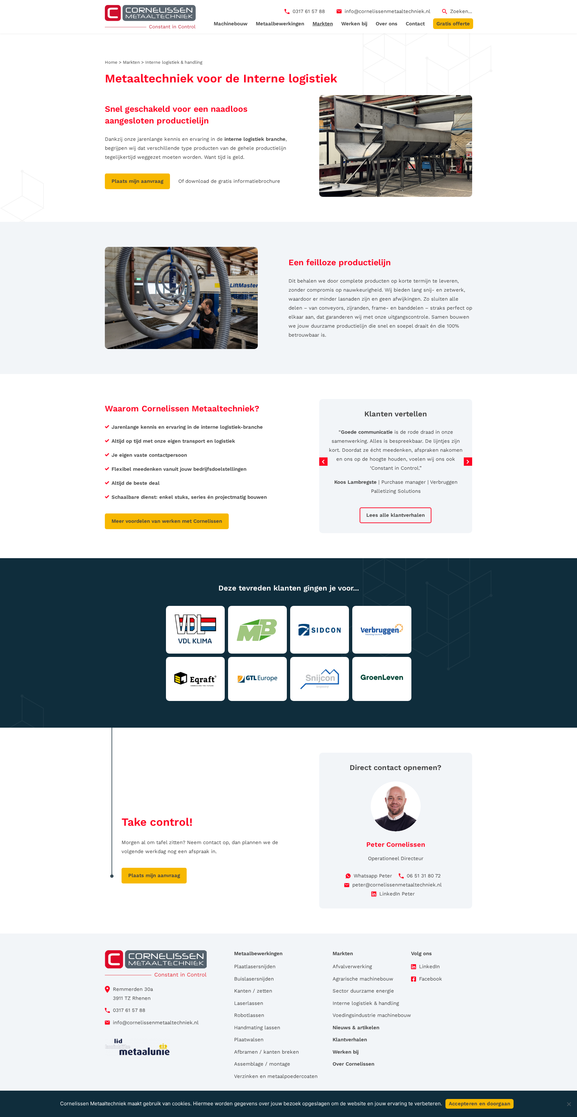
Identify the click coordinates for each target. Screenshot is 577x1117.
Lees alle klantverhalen (395, 515)
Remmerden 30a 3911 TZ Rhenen (133, 993)
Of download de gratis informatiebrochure (229, 181)
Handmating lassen (257, 1028)
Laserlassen (248, 1003)
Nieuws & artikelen (356, 1028)
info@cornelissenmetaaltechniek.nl (387, 11)
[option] (396, 457)
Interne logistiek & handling (366, 1003)
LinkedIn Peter (397, 894)
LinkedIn (429, 967)
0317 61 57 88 (309, 11)
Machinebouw (230, 24)
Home (111, 62)
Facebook (430, 979)
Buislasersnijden (254, 979)
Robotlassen (249, 1015)
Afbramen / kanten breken (266, 1052)
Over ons (386, 24)
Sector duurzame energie (363, 991)
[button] (323, 461)
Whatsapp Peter (373, 876)
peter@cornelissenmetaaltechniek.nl (397, 885)
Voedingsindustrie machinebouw (372, 1015)
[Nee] (568, 1104)
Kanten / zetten (253, 991)
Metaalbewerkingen (280, 24)
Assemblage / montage (262, 1064)
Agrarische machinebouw (363, 979)
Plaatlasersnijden (254, 967)
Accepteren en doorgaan (480, 1104)
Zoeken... (461, 11)
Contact (415, 24)
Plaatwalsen (248, 1040)
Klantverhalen (350, 1040)
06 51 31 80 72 (424, 876)
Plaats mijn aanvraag (137, 181)
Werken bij (354, 24)
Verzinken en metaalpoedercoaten (276, 1076)
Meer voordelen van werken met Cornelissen (167, 521)
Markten (323, 24)
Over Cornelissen (353, 1064)
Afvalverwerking (352, 967)
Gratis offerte (453, 24)
